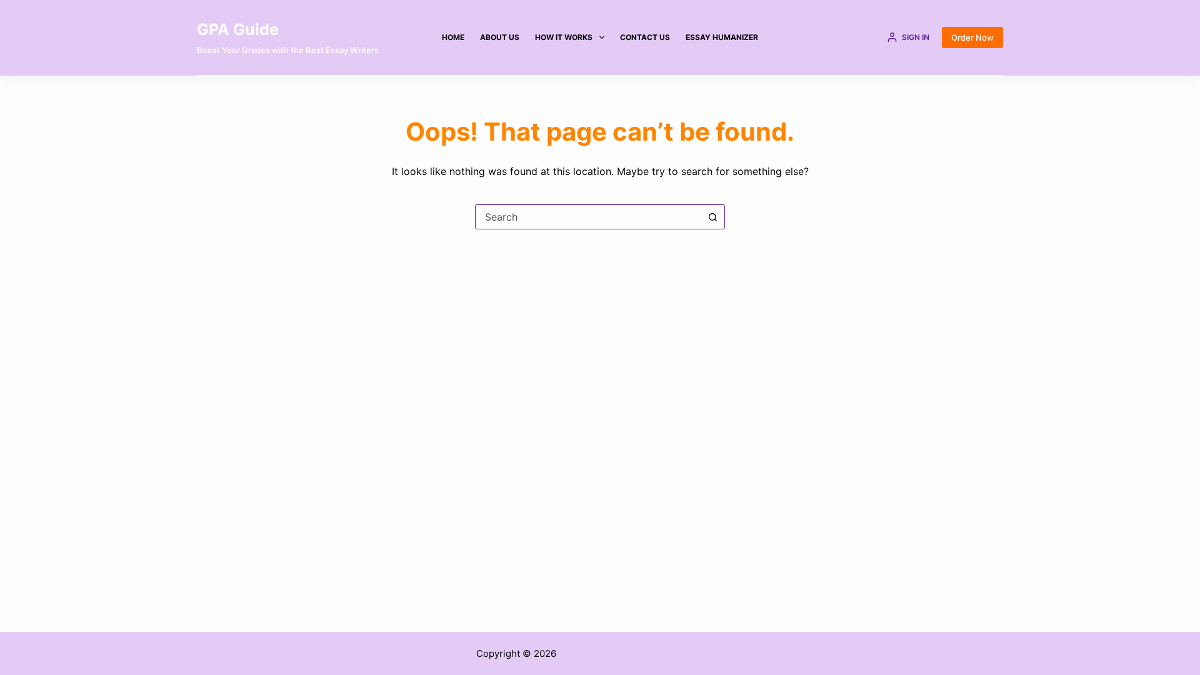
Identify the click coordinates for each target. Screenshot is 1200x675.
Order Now (972, 37)
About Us (499, 37)
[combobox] (588, 216)
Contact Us (645, 37)
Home (453, 37)
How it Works (563, 37)
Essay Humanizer (722, 37)
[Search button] (712, 217)
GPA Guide (238, 29)
